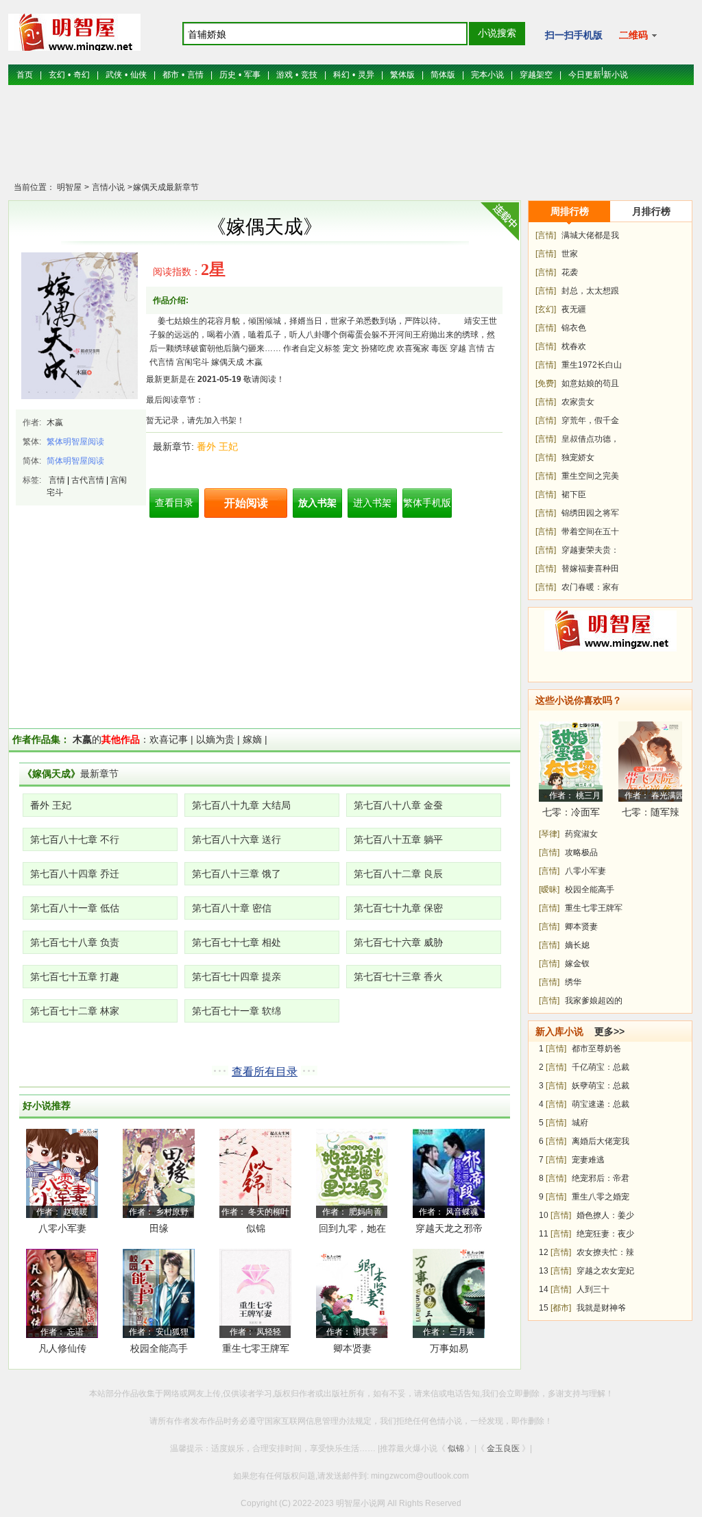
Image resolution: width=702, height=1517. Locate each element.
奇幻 (81, 75)
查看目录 (174, 502)
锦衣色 (573, 328)
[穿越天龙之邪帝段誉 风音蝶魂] (449, 1172)
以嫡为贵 (215, 739)
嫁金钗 (577, 963)
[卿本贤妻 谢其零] (352, 1292)
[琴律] (549, 834)
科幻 (341, 75)
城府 (580, 1122)
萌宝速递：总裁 (600, 1104)
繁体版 (402, 75)
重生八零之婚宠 (600, 1197)
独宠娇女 (577, 457)
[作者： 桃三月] (571, 761)
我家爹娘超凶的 (593, 1000)
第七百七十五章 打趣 (74, 976)
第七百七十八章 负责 (74, 942)
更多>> (609, 1031)
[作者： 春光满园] (650, 761)
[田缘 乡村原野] (159, 1172)
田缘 (159, 1228)
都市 (170, 75)
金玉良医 (503, 1448)
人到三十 (593, 1289)
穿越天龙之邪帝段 (449, 1231)
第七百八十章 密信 (231, 908)
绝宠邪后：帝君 (600, 1178)
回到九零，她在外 (352, 1231)
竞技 (309, 75)
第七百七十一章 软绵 (236, 1010)
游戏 (284, 75)
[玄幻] (545, 309)
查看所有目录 (265, 1071)
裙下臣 (573, 494)
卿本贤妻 (352, 1348)
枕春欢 (573, 346)
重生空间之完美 (590, 476)
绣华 (573, 982)
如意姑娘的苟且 (590, 383)
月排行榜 (651, 211)
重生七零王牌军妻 (255, 1351)
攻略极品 (581, 852)
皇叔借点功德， (590, 439)
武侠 (114, 75)
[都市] (560, 1308)
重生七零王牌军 (593, 908)
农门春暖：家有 (590, 587)
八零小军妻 (62, 1228)
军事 (252, 75)
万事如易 (449, 1348)
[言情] (545, 235)
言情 (195, 75)
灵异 (366, 75)
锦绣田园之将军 (590, 513)
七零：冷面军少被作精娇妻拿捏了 (571, 814)
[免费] (545, 383)
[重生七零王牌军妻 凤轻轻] (255, 1292)
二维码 (635, 34)
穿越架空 (536, 75)
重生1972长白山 (591, 365)
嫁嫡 (252, 739)
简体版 (443, 75)
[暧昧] (549, 889)
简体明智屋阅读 (75, 461)
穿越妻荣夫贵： (590, 550)
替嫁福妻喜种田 (590, 568)
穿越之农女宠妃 (605, 1271)
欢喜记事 (168, 739)
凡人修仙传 (62, 1348)
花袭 (569, 272)
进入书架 (372, 502)
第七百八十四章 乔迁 (74, 873)
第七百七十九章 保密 (398, 908)
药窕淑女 (581, 834)
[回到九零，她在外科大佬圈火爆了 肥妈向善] (352, 1172)
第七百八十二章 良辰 (398, 873)
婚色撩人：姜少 (605, 1215)
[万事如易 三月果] (449, 1292)
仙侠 (138, 75)
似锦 (255, 1228)
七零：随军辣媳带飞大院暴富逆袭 (650, 814)
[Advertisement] (351, 140)
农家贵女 (577, 402)
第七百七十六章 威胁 (398, 942)
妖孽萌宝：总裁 (600, 1085)
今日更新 (584, 75)
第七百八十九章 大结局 (241, 805)
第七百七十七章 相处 (236, 942)
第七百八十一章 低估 (74, 908)
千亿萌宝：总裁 (600, 1067)
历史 (227, 75)
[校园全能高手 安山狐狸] (159, 1292)
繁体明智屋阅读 (75, 441)
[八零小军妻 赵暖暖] (62, 1172)
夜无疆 (573, 309)
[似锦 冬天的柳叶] (255, 1172)
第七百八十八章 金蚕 (398, 805)
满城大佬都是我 (590, 235)
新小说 (615, 75)
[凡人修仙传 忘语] (62, 1292)
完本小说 (487, 75)
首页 (24, 75)
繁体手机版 (427, 502)
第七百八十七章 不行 (74, 839)
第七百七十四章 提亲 (236, 976)
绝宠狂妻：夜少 (605, 1234)
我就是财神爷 (601, 1308)
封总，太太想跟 (590, 291)
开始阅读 (246, 503)
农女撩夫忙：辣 (605, 1252)
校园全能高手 (159, 1348)
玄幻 (57, 75)
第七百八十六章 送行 (236, 839)
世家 (569, 254)
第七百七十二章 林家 (74, 1010)
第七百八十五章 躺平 (398, 839)
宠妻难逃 (588, 1159)
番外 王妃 (217, 446)
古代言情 (87, 480)
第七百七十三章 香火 (398, 976)
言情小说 (107, 187)
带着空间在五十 (590, 531)
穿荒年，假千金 (590, 420)
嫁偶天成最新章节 (166, 187)
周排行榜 (569, 211)
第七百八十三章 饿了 (236, 873)
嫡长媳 (577, 945)
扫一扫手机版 (574, 34)
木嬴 (55, 422)
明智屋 (69, 187)
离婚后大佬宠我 (600, 1141)
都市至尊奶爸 (596, 1048)
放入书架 (317, 502)
